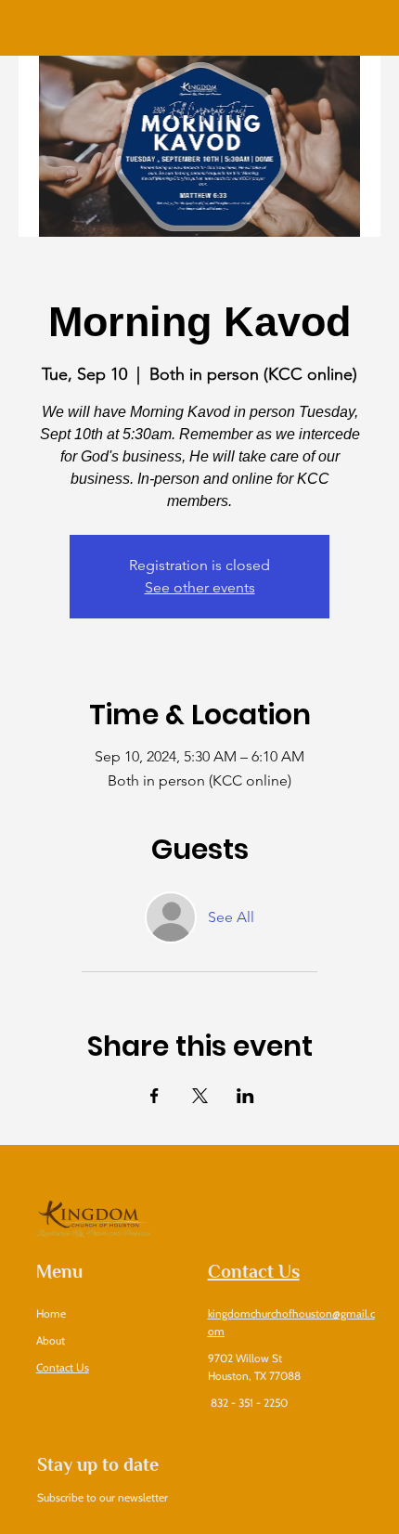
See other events (200, 587)
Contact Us (62, 1367)
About (52, 1340)
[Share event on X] (200, 1095)
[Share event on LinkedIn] (245, 1095)
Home (51, 1313)
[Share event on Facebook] (154, 1095)
